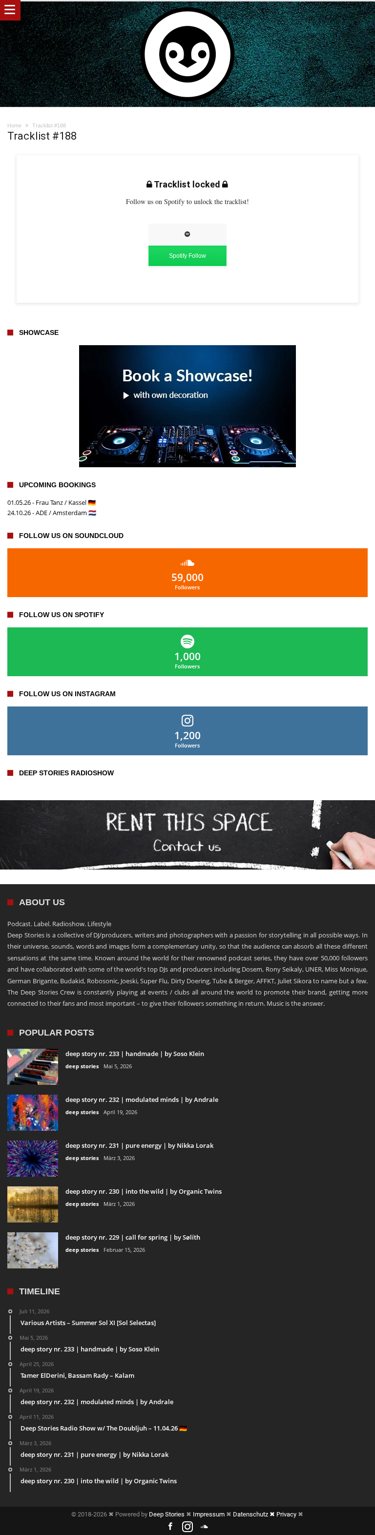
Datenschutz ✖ (254, 1514)
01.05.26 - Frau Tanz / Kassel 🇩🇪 (51, 502)
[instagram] (187, 1527)
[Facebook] (170, 1527)
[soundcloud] (204, 1527)
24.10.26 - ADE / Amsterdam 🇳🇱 (51, 512)
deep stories (82, 1066)
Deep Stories (167, 1514)
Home (14, 125)
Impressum (209, 1514)
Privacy (286, 1514)
